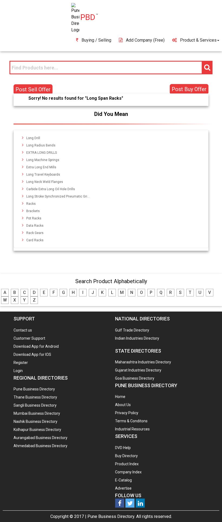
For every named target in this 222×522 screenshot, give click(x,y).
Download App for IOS (32, 354)
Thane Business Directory (35, 397)
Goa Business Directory (134, 378)
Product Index (127, 464)
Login (18, 371)
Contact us (23, 330)
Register (21, 362)
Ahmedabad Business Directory (40, 446)
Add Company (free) (145, 40)
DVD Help (123, 448)
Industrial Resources (132, 429)
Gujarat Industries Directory (138, 370)
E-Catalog (123, 480)
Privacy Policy (126, 413)
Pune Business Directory (34, 389)
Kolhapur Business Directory (37, 429)
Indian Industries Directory (137, 338)
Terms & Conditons (131, 421)
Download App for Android (36, 346)
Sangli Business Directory (35, 405)
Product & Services (198, 40)
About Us (123, 405)
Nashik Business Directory (35, 421)
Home (120, 396)
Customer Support (29, 338)
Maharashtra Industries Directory (143, 362)
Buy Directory (126, 456)
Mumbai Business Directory (37, 413)
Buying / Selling (96, 40)
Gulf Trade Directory (132, 330)
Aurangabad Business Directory (40, 438)
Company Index (128, 472)
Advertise (123, 488)
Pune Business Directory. (111, 516)
